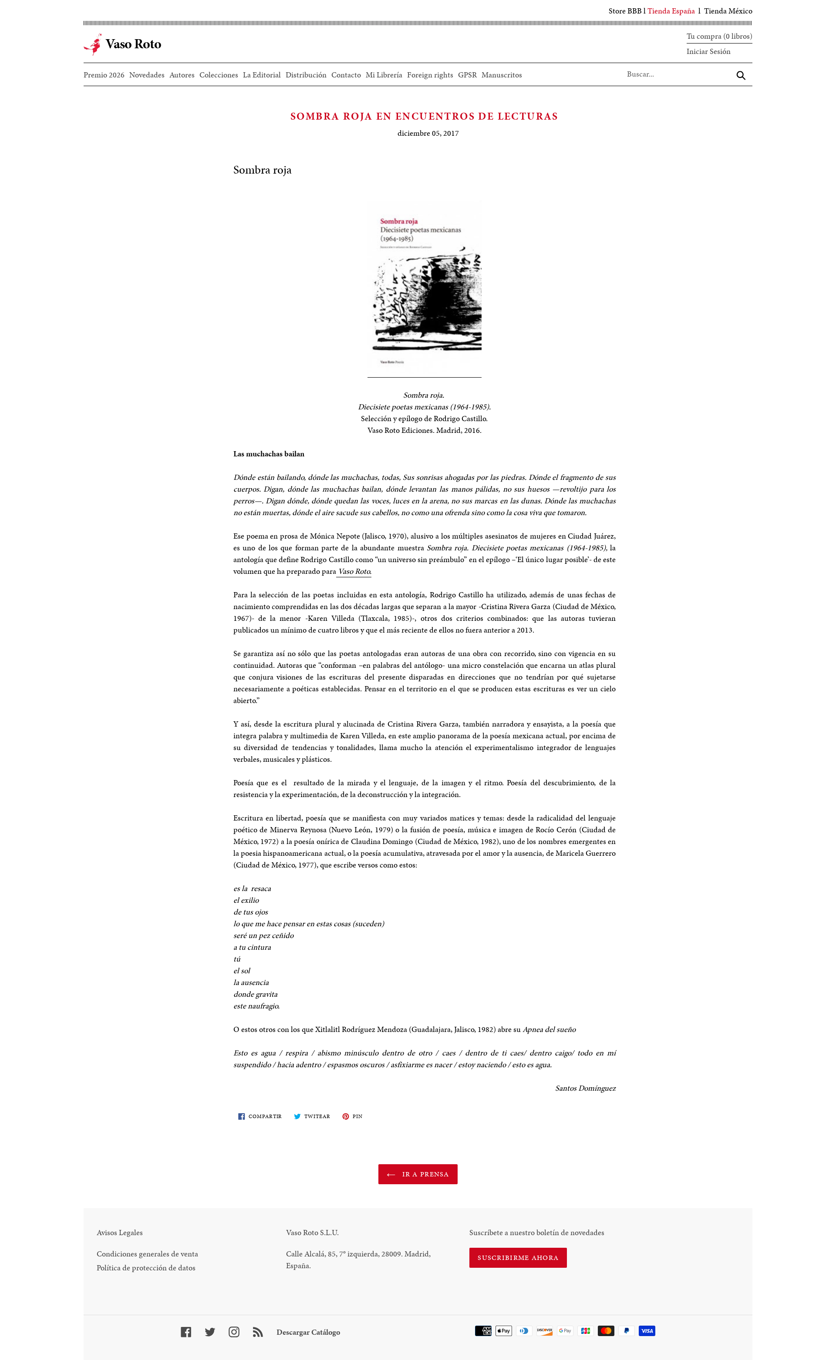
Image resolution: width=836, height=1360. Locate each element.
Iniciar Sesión (709, 51)
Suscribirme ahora (518, 1258)
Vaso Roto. (353, 571)
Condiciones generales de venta (147, 1253)
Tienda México (728, 10)
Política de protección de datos (146, 1267)
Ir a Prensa (424, 1174)
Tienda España (671, 10)
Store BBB (625, 10)
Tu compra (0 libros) (719, 35)
